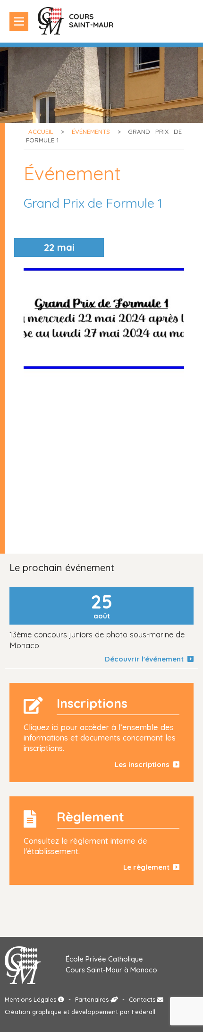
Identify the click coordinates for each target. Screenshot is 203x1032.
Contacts (143, 999)
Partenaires (92, 999)
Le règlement (148, 867)
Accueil (40, 131)
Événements (91, 131)
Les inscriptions (144, 764)
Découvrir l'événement (146, 658)
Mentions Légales (31, 999)
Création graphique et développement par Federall (80, 1011)
